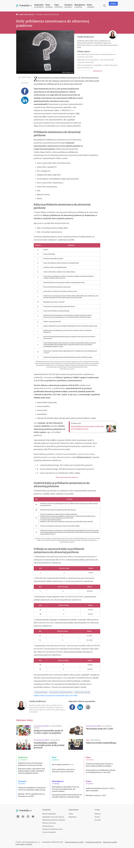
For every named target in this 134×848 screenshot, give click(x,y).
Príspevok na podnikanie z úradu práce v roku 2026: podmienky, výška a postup (32, 789)
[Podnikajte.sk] (24, 6)
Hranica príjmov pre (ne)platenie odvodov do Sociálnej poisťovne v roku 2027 (100, 771)
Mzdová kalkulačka (49, 814)
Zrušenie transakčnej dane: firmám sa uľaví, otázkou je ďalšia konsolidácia (99, 765)
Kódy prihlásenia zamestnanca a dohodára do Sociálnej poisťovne (87, 427)
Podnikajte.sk (47, 842)
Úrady (71, 814)
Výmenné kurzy (47, 826)
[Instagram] (28, 816)
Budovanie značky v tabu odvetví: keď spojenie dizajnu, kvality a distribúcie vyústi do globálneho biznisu (31, 771)
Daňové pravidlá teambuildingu (101, 743)
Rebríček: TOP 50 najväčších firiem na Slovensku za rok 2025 (31, 795)
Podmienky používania (93, 842)
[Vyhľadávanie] (104, 5)
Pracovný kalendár (49, 832)
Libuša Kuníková (55, 740)
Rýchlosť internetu (49, 823)
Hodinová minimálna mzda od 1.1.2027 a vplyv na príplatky (48, 731)
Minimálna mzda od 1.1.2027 (99, 729)
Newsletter (73, 817)
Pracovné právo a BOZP (41, 726)
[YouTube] (33, 816)
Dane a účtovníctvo (26, 14)
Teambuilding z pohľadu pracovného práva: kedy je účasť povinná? (49, 745)
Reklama (98, 814)
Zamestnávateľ (41, 692)
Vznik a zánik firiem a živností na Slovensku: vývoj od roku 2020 (63, 770)
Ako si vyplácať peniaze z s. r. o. (63, 764)
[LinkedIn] (18, 816)
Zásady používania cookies (74, 842)
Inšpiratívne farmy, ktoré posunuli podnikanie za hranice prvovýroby (30, 764)
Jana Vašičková (106, 726)
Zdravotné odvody (82, 692)
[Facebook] (23, 816)
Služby (113, 4)
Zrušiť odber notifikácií (23, 844)
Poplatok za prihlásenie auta (52, 829)
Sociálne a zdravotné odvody (47, 14)
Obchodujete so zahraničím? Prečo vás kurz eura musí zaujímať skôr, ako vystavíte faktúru (65, 789)
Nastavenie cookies (110, 842)
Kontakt (98, 820)
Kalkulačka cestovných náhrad (53, 817)
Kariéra (97, 817)
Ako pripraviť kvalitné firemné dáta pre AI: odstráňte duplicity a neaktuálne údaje (67, 796)
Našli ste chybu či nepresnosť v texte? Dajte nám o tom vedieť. (56, 696)
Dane (88, 740)
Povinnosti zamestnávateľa (61, 692)
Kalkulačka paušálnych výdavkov (53, 820)
